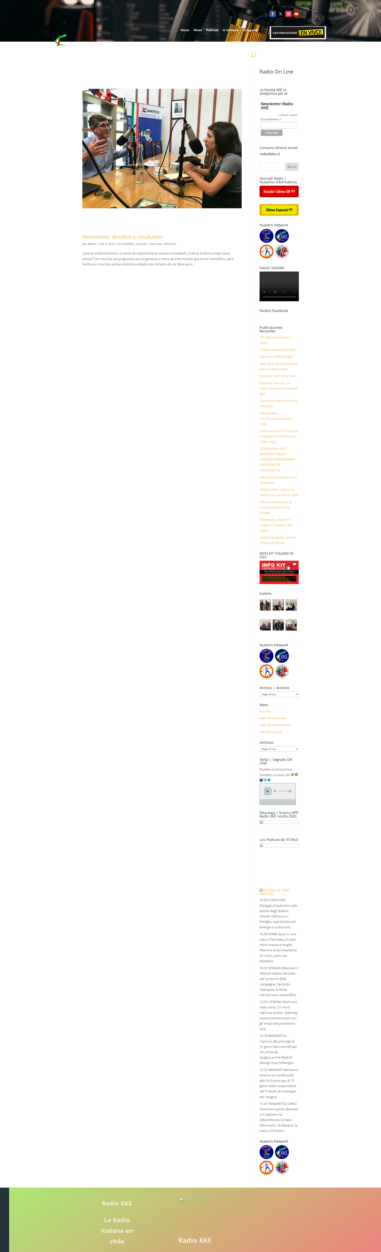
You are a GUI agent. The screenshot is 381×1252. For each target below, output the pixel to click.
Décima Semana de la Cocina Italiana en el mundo (276, 507)
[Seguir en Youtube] (296, 14)
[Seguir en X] (280, 14)
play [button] (268, 791)
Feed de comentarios (275, 725)
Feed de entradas (273, 718)
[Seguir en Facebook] (272, 14)
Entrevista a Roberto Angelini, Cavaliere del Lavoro (276, 525)
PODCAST (170, 244)
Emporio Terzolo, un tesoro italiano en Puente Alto (278, 388)
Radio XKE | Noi (242, 45)
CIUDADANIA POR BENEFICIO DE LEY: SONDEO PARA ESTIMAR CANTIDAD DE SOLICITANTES (277, 459)
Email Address (271, 119)
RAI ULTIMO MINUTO (275, 892)
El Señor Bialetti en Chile (278, 350)
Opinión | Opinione (149, 244)
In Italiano (230, 30)
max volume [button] (290, 791)
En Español (250, 30)
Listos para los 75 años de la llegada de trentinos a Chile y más (279, 436)
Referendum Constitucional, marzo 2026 (276, 418)
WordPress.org (271, 732)
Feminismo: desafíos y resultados (122, 236)
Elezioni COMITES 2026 (276, 357)
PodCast (212, 30)
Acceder (266, 711)
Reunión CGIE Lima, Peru (278, 376)
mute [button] (275, 791)
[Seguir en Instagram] (288, 14)
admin (92, 244)
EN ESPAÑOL (126, 244)
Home (185, 30)
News (198, 30)
